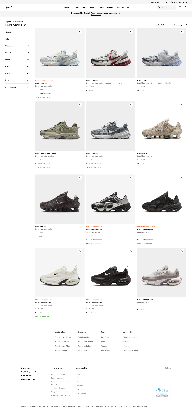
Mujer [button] (84, 7)
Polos (103, 341)
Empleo (79, 374)
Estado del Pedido (58, 374)
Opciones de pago (58, 388)
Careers (79, 382)
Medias (126, 346)
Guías (88, 406)
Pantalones (105, 350)
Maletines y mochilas (131, 350)
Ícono (7, 80)
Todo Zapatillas (84, 337)
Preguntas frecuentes (59, 392)
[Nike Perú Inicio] (9, 7)
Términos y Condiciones (104, 406)
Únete (173, 2)
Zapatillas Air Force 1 (63, 337)
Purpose (79, 389)
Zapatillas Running (85, 350)
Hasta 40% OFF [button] (123, 7)
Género (8, 32)
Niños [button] (91, 7)
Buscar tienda (155, 2)
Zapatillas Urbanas (85, 341)
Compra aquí (96, 15)
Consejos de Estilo (28, 379)
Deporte (8, 53)
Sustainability (81, 393)
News (78, 378)
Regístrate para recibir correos (32, 372)
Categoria (9, 46)
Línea (7, 60)
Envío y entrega (56, 378)
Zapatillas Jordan (62, 341)
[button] (183, 2)
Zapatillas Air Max (62, 346)
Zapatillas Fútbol (84, 346)
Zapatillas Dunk (61, 350)
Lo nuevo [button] (66, 7)
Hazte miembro (26, 376)
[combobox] (166, 7)
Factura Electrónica (122, 406)
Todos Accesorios (130, 337)
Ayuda (165, 2)
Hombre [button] (76, 7)
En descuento (10, 87)
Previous (56, 14)
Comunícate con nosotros (60, 395)
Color (7, 66)
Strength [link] (110, 7)
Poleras (104, 346)
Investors (79, 385)
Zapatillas (8, 22)
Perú (169, 368)
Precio (7, 73)
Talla (7, 39)
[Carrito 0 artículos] (186, 7)
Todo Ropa (105, 337)
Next (136, 14)
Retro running (19, 22)
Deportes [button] (100, 7)
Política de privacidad (139, 406)
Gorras (126, 341)
